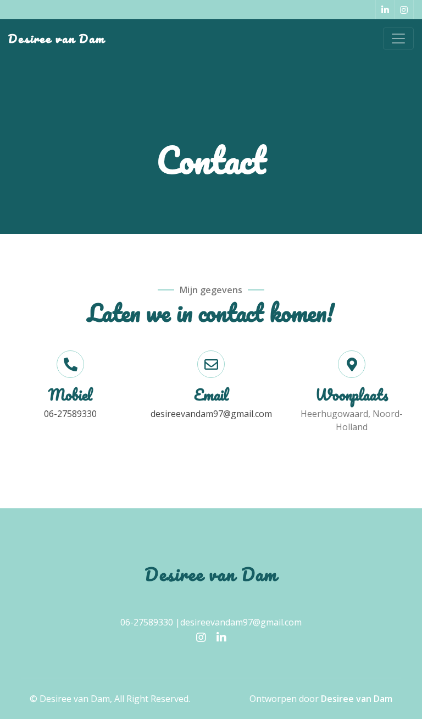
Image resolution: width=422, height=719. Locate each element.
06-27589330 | (150, 622)
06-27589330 (70, 414)
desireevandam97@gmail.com (211, 414)
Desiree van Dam (56, 38)
